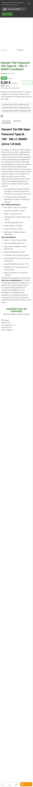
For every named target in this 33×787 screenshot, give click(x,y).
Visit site (7, 14)
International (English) (14, 9)
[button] (8, 326)
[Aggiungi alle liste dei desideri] (2, 116)
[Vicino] (29, 3)
